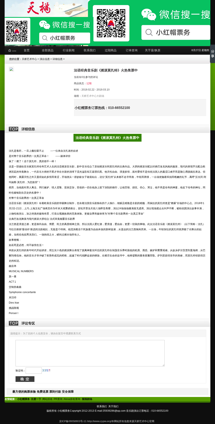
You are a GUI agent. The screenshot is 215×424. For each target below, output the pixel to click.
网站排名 (47, 399)
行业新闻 (69, 50)
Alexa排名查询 (72, 399)
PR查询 (58, 399)
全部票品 (48, 50)
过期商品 (111, 50)
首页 (27, 50)
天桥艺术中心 (29, 59)
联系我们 (90, 50)
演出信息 (45, 59)
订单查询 (132, 50)
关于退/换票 (152, 50)
